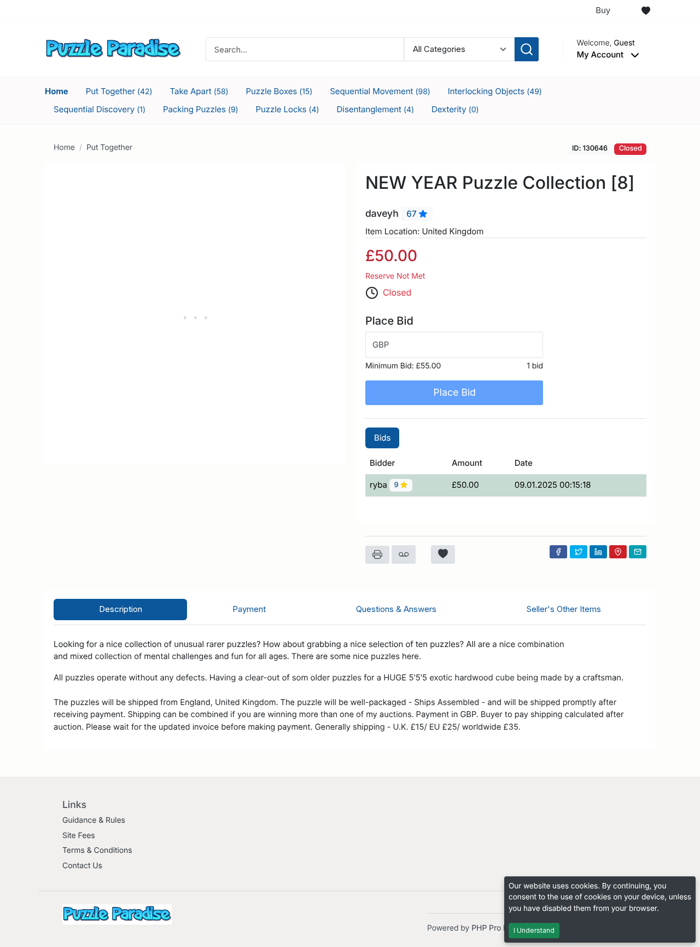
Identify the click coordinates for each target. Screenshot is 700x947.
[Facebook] (558, 551)
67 (412, 214)
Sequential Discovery (99, 109)
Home (56, 91)
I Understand (534, 930)
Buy (603, 10)
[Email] (637, 551)
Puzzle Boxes (279, 91)
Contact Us (82, 865)
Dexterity (455, 109)
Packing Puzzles (200, 109)
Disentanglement (375, 109)
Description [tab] (120, 609)
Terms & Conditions (97, 850)
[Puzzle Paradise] (113, 48)
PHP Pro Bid (493, 928)
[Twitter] (578, 551)
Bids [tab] (382, 437)
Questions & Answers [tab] (396, 609)
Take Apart (199, 91)
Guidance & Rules (93, 820)
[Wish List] (646, 11)
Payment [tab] (249, 609)
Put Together (119, 91)
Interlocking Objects (495, 91)
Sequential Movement (380, 91)
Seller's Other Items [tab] (564, 609)
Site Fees (78, 835)
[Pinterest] (618, 551)
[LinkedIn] (598, 551)
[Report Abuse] (404, 554)
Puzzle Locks (287, 109)
